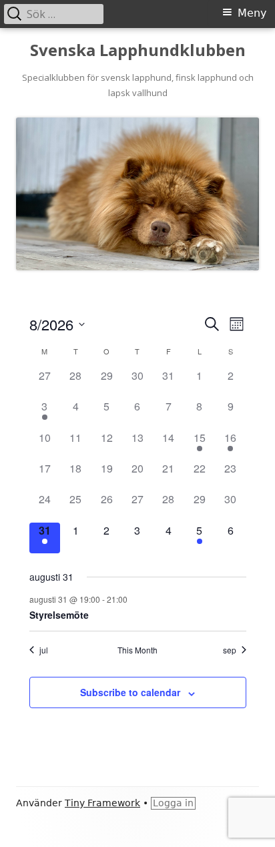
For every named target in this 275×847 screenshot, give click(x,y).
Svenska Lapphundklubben (138, 50)
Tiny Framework (102, 803)
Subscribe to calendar (130, 692)
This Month (137, 650)
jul (43, 650)
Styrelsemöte (59, 614)
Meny (252, 13)
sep (229, 650)
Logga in (173, 803)
